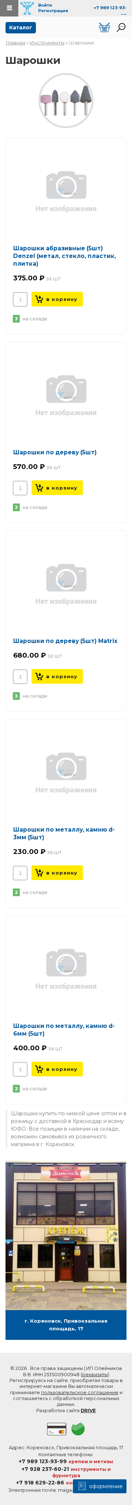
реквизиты (95, 1374)
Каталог (20, 27)
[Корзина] (104, 27)
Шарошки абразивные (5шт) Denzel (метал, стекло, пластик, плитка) (64, 256)
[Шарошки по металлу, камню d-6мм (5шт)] (66, 969)
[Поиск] (120, 27)
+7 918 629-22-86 (40, 1483)
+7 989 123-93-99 (43, 1461)
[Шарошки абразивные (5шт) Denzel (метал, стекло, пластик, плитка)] (66, 191)
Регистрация (53, 10)
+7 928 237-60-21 (45, 1469)
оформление (105, 1486)
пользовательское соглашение (79, 1392)
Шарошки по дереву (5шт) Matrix (65, 640)
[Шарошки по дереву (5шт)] (66, 395)
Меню (9, 8)
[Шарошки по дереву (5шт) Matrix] (66, 584)
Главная (15, 43)
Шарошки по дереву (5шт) (55, 452)
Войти (45, 5)
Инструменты (47, 43)
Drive (88, 1410)
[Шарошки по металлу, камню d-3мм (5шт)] (66, 772)
